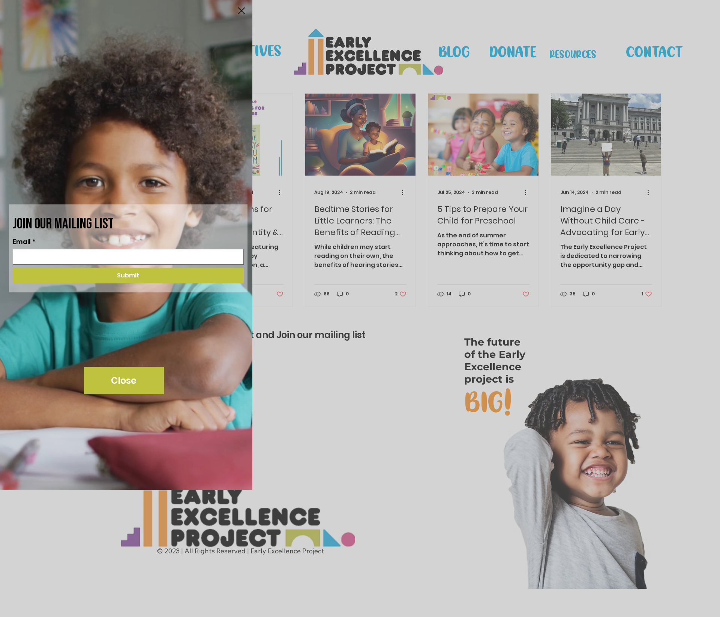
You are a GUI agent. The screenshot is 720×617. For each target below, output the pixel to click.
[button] (241, 11)
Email (24, 242)
